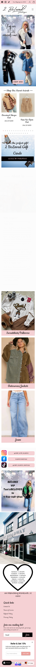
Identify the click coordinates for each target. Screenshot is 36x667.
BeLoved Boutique (21, 459)
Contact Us (6, 607)
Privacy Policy (8, 617)
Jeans (18, 440)
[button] (34, 2)
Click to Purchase (17, 158)
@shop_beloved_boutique (21, 465)
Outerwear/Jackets (18, 386)
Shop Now (18, 82)
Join (27, 635)
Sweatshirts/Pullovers (17, 333)
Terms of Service (8, 610)
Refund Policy (7, 614)
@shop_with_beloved (21, 453)
